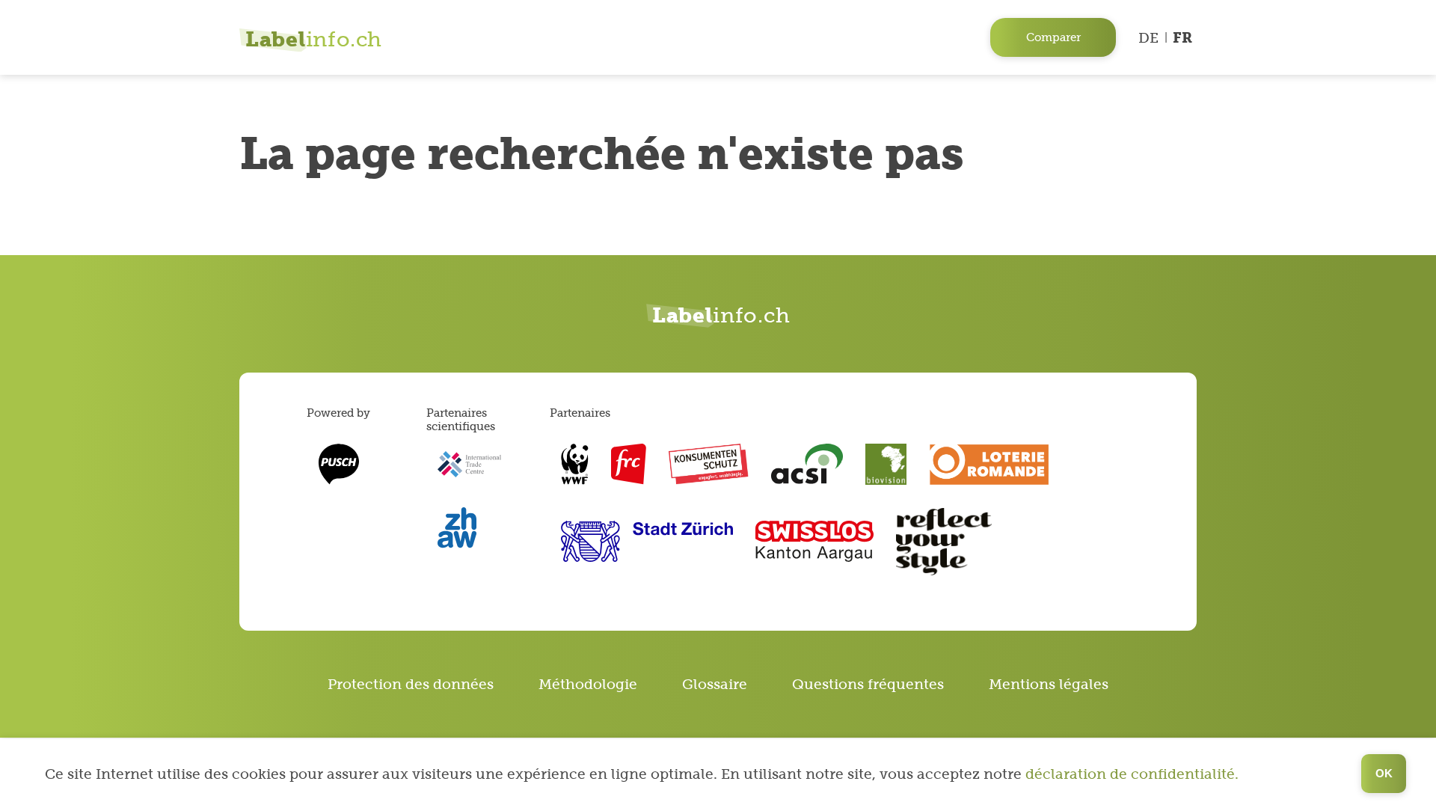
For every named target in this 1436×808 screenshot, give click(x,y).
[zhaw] (457, 527)
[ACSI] (807, 464)
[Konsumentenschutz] (709, 464)
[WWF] (575, 464)
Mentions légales (1048, 684)
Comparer (1053, 37)
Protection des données (411, 684)
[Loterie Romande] (989, 465)
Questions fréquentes (868, 684)
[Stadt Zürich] (647, 541)
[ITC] (469, 464)
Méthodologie (587, 684)
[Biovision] (885, 464)
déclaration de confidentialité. (1132, 774)
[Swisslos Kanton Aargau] (814, 541)
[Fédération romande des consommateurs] (628, 464)
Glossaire (714, 684)
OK (1384, 773)
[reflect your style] (944, 541)
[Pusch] (338, 464)
